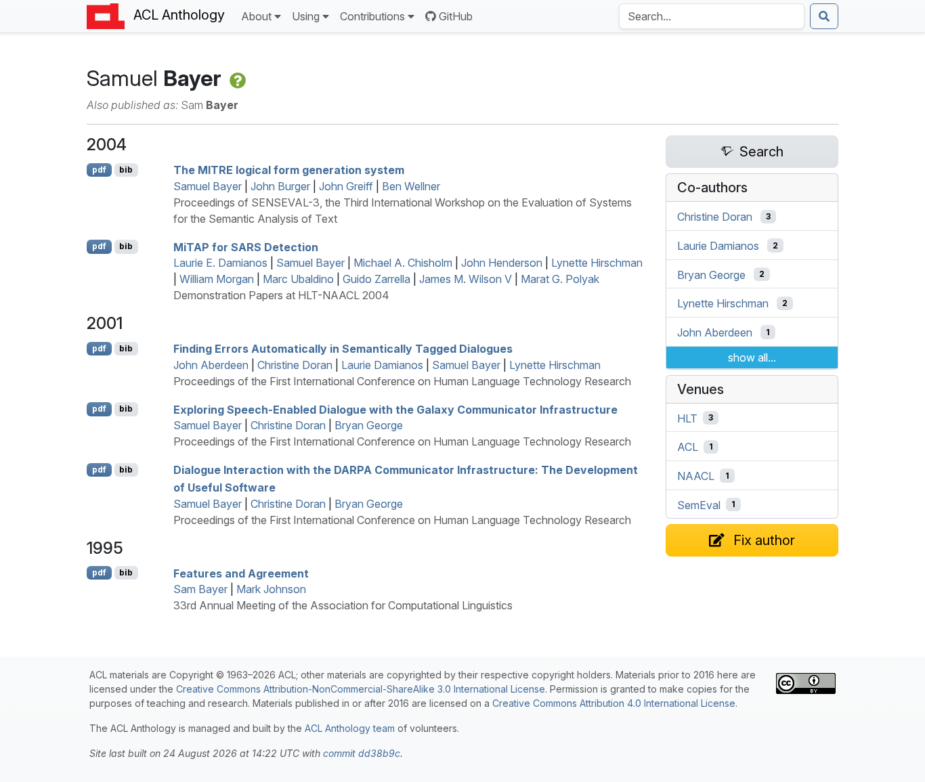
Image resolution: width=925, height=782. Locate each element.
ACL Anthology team (350, 728)
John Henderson (501, 262)
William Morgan (216, 279)
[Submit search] (824, 16)
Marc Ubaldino (298, 279)
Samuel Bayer (207, 186)
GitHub (456, 16)
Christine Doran (294, 365)
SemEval (698, 504)
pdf (99, 170)
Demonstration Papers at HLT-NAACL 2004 (281, 295)
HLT (687, 418)
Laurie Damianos (382, 365)
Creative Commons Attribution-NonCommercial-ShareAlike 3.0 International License (360, 689)
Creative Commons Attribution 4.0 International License (613, 703)
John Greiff (346, 186)
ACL (687, 447)
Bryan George (369, 425)
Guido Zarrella (376, 279)
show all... (752, 357)
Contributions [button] (372, 16)
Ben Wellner (411, 186)
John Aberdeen (211, 365)
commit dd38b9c (361, 753)
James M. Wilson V (465, 279)
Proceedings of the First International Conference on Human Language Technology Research (402, 381)
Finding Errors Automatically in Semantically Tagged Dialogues (343, 348)
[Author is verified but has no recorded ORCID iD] (236, 78)
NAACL (695, 476)
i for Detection (245, 246)
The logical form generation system (288, 170)
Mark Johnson (271, 589)
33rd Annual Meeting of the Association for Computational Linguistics (343, 605)
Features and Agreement (241, 573)
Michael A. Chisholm (402, 262)
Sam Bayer (200, 589)
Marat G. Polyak (560, 279)
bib (126, 170)
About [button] (256, 16)
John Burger (280, 186)
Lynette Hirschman (597, 262)
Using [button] (306, 16)
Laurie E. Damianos (220, 262)
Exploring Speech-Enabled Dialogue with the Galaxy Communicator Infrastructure (395, 409)
